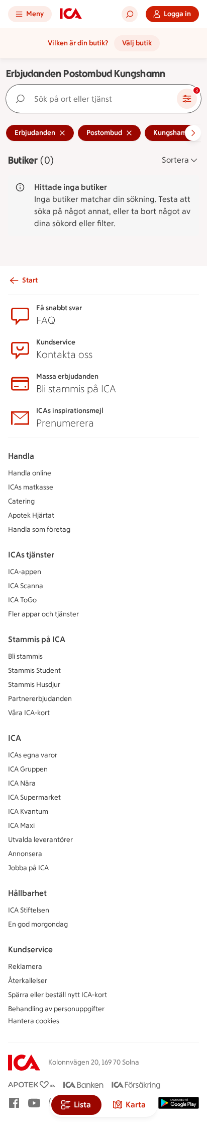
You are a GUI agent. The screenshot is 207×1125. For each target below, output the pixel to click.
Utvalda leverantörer (40, 839)
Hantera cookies (33, 1021)
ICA (14, 738)
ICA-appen (24, 572)
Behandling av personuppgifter (56, 1009)
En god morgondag (38, 924)
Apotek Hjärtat (31, 515)
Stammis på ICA (36, 639)
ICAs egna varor (32, 755)
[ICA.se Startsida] (71, 14)
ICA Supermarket (34, 797)
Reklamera (25, 966)
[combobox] (93, 99)
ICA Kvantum (28, 811)
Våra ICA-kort (29, 713)
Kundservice (30, 949)
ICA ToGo (22, 600)
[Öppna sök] (130, 14)
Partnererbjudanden (40, 698)
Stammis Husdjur (34, 684)
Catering (21, 501)
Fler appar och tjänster (43, 614)
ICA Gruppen (28, 769)
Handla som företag (39, 529)
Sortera (175, 160)
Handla (21, 456)
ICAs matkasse (30, 487)
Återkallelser (27, 980)
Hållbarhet (27, 893)
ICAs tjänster (31, 554)
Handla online (29, 473)
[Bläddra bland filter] (193, 133)
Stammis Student (34, 670)
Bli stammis (25, 656)
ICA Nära (22, 783)
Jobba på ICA (28, 868)
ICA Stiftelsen (28, 910)
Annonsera (25, 854)
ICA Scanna (25, 586)
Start (30, 280)
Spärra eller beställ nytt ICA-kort (57, 995)
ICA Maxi (21, 825)
